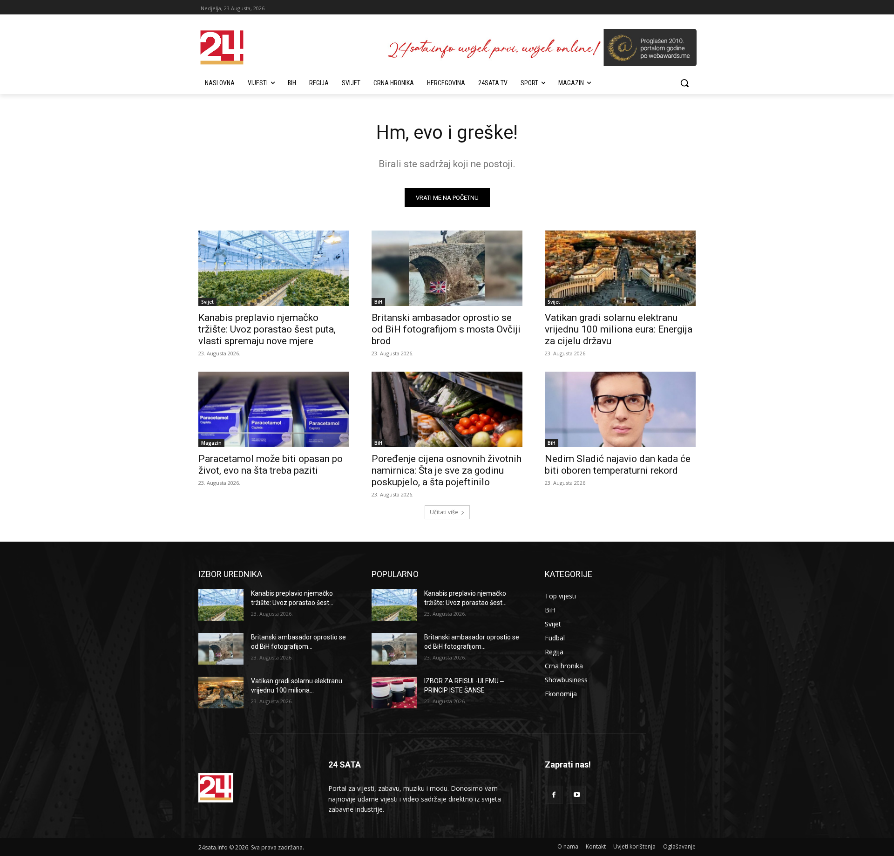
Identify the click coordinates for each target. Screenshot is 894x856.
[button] (684, 83)
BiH (378, 302)
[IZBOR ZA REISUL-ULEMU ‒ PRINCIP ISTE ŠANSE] (394, 692)
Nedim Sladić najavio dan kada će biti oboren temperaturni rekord (618, 464)
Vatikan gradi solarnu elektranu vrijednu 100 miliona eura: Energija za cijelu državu (618, 329)
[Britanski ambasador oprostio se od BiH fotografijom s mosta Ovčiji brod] (447, 268)
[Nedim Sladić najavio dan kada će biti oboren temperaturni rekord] (620, 409)
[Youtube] (577, 795)
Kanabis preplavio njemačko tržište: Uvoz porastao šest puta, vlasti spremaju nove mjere (267, 329)
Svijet (207, 302)
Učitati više (444, 512)
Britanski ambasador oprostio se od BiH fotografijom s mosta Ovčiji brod (446, 329)
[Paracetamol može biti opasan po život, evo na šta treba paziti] (273, 409)
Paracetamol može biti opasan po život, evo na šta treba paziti (270, 464)
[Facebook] (554, 795)
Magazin (211, 443)
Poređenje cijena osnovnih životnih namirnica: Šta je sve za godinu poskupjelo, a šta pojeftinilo (447, 470)
